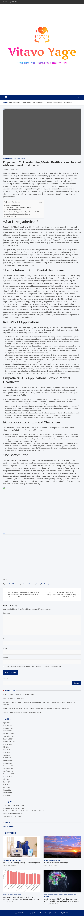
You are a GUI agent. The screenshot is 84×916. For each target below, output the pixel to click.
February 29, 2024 (8, 169)
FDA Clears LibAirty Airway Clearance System (19, 694)
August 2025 (7, 744)
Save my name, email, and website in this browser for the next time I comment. (33, 667)
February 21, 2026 (49, 904)
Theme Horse (44, 913)
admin (17, 169)
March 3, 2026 (48, 865)
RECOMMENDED (10, 833)
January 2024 (7, 795)
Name (6, 639)
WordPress (67, 913)
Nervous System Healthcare (13, 813)
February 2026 (8, 728)
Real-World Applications (13, 209)
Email (5, 648)
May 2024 (6, 785)
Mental (38, 584)
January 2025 (7, 763)
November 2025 (8, 736)
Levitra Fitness (8, 826)
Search (5, 679)
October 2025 (8, 739)
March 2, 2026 (7, 902)
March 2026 (7, 725)
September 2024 (9, 774)
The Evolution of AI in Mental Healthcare (18, 207)
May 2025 (6, 752)
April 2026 (6, 723)
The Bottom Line (11, 216)
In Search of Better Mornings (13, 698)
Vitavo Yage (12, 87)
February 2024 (8, 793)
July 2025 (6, 747)
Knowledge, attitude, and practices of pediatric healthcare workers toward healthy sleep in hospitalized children (21, 899)
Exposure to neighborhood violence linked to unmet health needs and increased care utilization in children (23, 594)
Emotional (10, 584)
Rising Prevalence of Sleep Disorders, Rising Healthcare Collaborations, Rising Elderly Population (61, 594)
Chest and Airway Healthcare (13, 805)
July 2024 (6, 779)
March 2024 (7, 790)
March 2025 (7, 758)
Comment (7, 613)
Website (6, 657)
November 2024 (8, 768)
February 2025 (8, 760)
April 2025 (6, 755)
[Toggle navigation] (5, 97)
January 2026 (7, 731)
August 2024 (7, 776)
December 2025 (8, 733)
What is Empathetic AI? (12, 205)
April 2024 (6, 787)
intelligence (31, 584)
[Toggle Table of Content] (39, 202)
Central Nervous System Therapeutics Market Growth (22, 713)
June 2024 (6, 782)
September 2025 (9, 742)
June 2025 (6, 750)
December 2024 (8, 766)
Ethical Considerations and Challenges (17, 214)
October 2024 (8, 771)
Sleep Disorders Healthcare (13, 816)
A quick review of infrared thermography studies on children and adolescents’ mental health (36, 709)
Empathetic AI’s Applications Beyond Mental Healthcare (24, 212)
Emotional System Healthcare (14, 158)
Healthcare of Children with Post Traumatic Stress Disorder (24, 811)
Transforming (45, 584)
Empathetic (16, 584)
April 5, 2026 (6, 865)
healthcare (24, 584)
